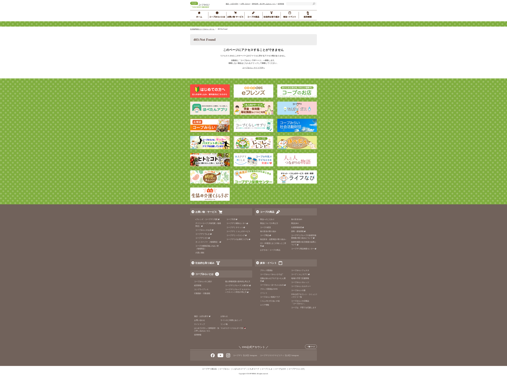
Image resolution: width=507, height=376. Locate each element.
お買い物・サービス (206, 212)
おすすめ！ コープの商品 (270, 250)
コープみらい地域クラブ (270, 297)
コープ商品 (264, 235)
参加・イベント (268, 263)
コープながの (280, 369)
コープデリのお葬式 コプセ (237, 239)
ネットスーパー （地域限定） (207, 242)
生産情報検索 (296, 227)
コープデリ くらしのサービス (238, 231)
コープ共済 (230, 219)
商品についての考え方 (269, 223)
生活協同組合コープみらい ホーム (202, 29)
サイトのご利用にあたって (231, 320)
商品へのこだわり (267, 219)
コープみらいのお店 (203, 230)
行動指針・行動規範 (202, 293)
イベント (263, 293)
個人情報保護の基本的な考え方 (237, 281)
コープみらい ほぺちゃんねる (272, 285)
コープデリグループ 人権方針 (237, 285)
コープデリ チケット (234, 227)
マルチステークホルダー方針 (232, 328)
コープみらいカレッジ (300, 282)
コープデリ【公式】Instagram (245, 355)
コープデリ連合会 (209, 369)
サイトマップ (199, 324)
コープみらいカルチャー (301, 286)
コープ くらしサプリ (299, 274)
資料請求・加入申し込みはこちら (264, 4)
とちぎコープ (253, 369)
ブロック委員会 (266, 270)
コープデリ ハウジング (235, 235)
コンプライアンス (201, 289)
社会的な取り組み (204, 263)
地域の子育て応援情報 (300, 278)
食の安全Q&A (296, 219)
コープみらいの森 (298, 290)
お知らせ (224, 316)
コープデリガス (201, 238)
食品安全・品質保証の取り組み (272, 239)
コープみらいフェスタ (300, 270)
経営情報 (197, 285)
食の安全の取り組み (268, 231)
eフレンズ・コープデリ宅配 (206, 219)
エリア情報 (264, 305)
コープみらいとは (204, 274)
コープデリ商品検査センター (302, 249)
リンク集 (224, 324)
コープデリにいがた (296, 369)
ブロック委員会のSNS (269, 289)
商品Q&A (295, 223)
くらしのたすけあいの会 (270, 301)
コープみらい (224, 369)
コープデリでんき (202, 234)
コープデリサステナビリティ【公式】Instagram (279, 355)
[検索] (314, 4)
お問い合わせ (245, 4)
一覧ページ (311, 347)
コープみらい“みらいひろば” (271, 274)
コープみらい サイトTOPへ (253, 68)
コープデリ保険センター (236, 223)
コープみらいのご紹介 (203, 281)
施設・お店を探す (232, 4)
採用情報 (281, 4)
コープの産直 (265, 227)
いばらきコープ (239, 369)
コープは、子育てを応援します (303, 308)
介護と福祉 (199, 253)
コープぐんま (267, 369)
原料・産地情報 (297, 231)
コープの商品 (267, 212)
